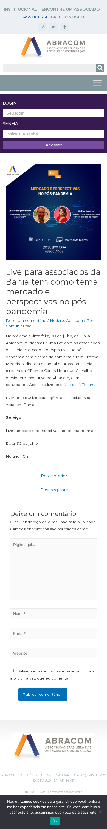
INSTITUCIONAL (20, 9)
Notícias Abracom (66, 320)
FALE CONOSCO (67, 16)
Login (10, 103)
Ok (54, 821)
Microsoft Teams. (79, 384)
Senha (10, 123)
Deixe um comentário (26, 320)
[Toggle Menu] (97, 82)
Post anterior (54, 475)
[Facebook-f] (64, 27)
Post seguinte (54, 489)
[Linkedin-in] (53, 27)
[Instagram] (42, 27)
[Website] (53, 654)
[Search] (100, 68)
